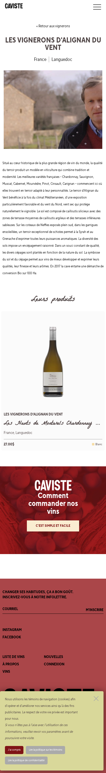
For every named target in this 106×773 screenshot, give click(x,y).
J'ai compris (14, 750)
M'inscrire (95, 610)
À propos (10, 664)
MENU (97, 7)
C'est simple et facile (53, 526)
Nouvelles (53, 656)
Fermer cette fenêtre (96, 698)
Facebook (11, 637)
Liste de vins (13, 656)
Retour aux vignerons (54, 26)
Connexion (54, 664)
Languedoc (62, 59)
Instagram (12, 629)
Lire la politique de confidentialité (26, 760)
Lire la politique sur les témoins (45, 750)
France (40, 59)
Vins (6, 671)
